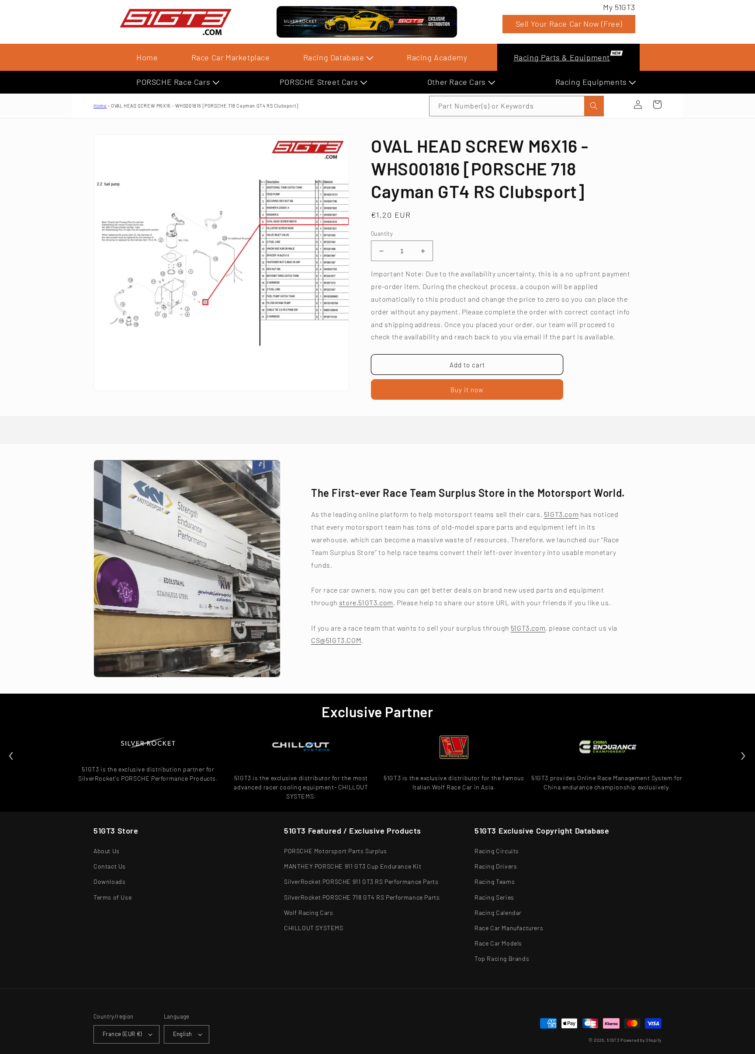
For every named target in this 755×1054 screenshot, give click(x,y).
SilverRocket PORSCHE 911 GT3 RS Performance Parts (361, 881)
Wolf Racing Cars (308, 912)
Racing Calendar (498, 912)
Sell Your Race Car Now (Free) (569, 23)
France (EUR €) (122, 1033)
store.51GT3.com (366, 602)
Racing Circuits (496, 851)
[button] (618, 104)
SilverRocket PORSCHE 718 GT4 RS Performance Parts (362, 897)
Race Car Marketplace (230, 57)
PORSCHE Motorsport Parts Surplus (335, 851)
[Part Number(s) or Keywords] (618, 104)
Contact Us (110, 866)
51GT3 (613, 1040)
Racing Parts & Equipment (562, 57)
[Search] (593, 106)
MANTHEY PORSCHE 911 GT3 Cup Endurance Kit (353, 866)
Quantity (382, 233)
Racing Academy (437, 57)
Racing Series (494, 897)
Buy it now (467, 390)
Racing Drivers (495, 866)
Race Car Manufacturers (508, 928)
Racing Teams (494, 881)
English (182, 1033)
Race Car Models (498, 943)
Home (147, 57)
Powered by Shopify (640, 1040)
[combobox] (516, 106)
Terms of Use (113, 897)
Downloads (109, 881)
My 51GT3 (619, 7)
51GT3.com (561, 514)
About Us (107, 851)
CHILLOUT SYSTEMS (313, 928)
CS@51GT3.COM (336, 640)
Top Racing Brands (501, 958)
